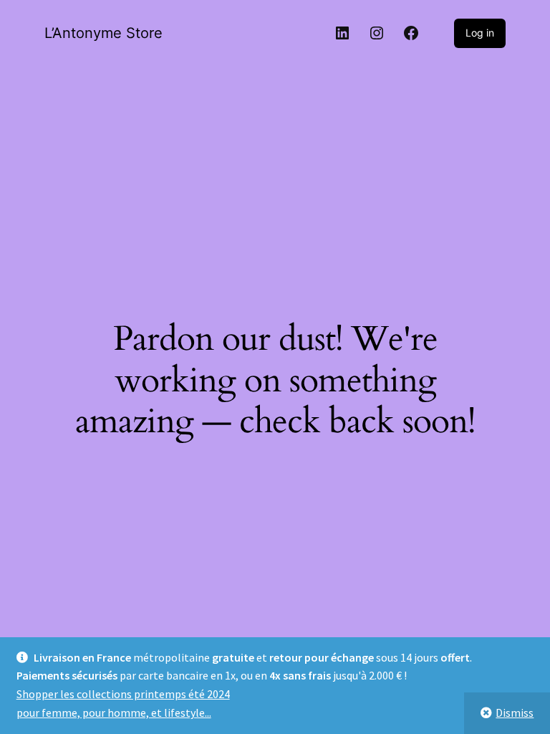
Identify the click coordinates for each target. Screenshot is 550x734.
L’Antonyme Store (103, 33)
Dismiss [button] (515, 712)
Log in (479, 33)
